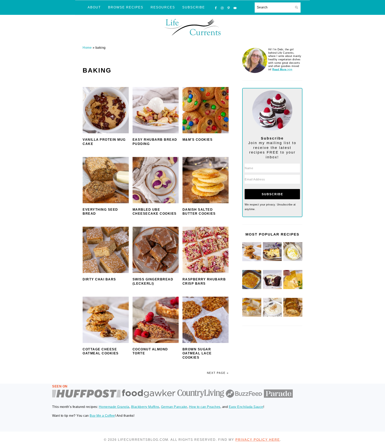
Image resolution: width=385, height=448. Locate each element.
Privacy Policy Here (257, 439)
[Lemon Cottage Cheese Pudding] (292, 260)
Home (87, 47)
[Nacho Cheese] (292, 288)
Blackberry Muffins (145, 407)
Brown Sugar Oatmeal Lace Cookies (197, 353)
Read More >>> (282, 69)
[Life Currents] (192, 35)
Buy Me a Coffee (102, 415)
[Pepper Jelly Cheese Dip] (251, 288)
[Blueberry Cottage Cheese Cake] (272, 260)
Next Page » (218, 372)
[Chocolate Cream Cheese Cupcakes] (272, 288)
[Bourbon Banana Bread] (292, 315)
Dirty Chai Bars (99, 279)
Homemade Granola (114, 407)
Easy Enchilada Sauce (246, 407)
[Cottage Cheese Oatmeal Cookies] (251, 260)
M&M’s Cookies (197, 139)
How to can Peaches (204, 407)
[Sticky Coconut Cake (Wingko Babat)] (251, 315)
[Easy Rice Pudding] (272, 315)
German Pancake (174, 407)
